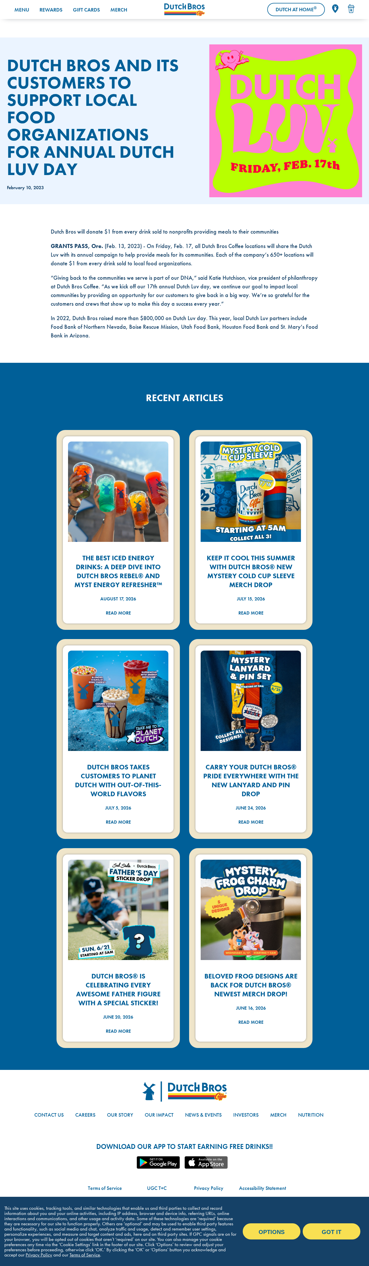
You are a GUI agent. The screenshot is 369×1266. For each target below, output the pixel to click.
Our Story (120, 1114)
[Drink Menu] (351, 9)
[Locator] (335, 9)
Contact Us (49, 1114)
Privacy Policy (208, 1188)
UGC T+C (157, 1188)
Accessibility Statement (262, 1188)
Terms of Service (105, 1188)
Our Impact (159, 1114)
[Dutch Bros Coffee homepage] (184, 9)
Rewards (51, 9)
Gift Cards (86, 9)
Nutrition (310, 1114)
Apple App (206, 1162)
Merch (118, 9)
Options (272, 1232)
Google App (158, 1162)
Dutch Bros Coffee (223, 246)
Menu (21, 9)
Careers (85, 1114)
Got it (331, 1232)
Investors (246, 1114)
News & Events (203, 1114)
